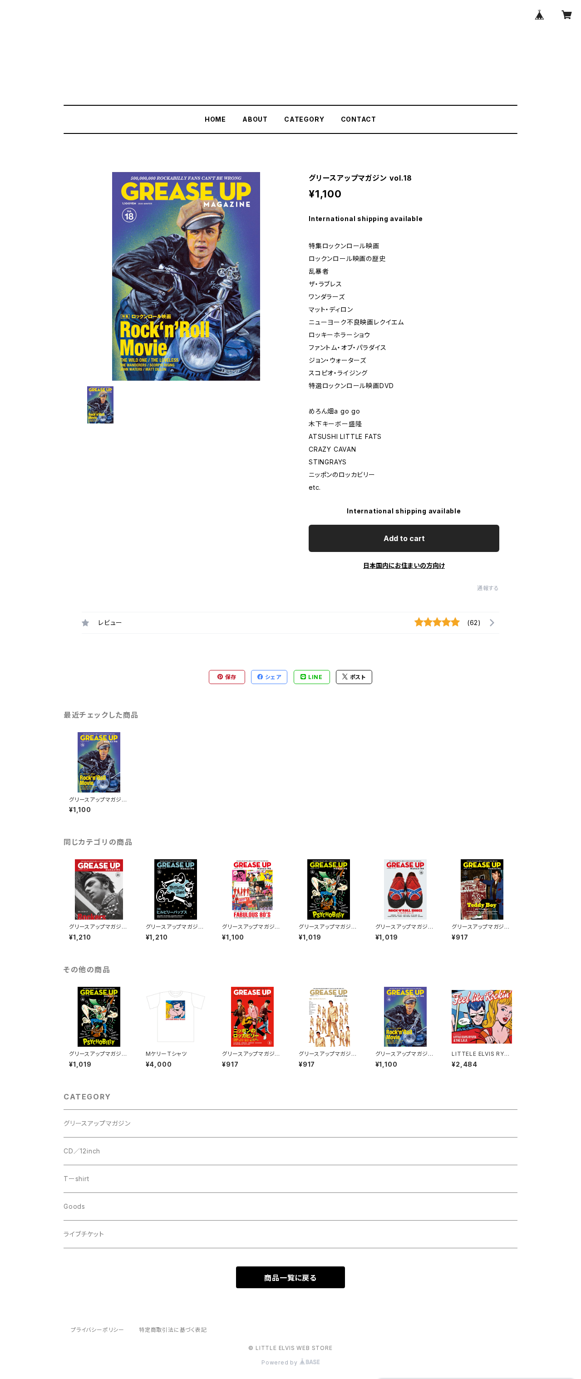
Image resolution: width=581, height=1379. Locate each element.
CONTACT (359, 119)
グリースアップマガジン (97, 1123)
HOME (215, 119)
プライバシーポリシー (97, 1329)
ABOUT (255, 119)
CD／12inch (82, 1151)
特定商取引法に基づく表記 (173, 1329)
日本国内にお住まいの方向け (404, 565)
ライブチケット (84, 1234)
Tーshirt (76, 1178)
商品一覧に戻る (290, 1277)
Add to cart (404, 538)
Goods (74, 1206)
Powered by (280, 1362)
